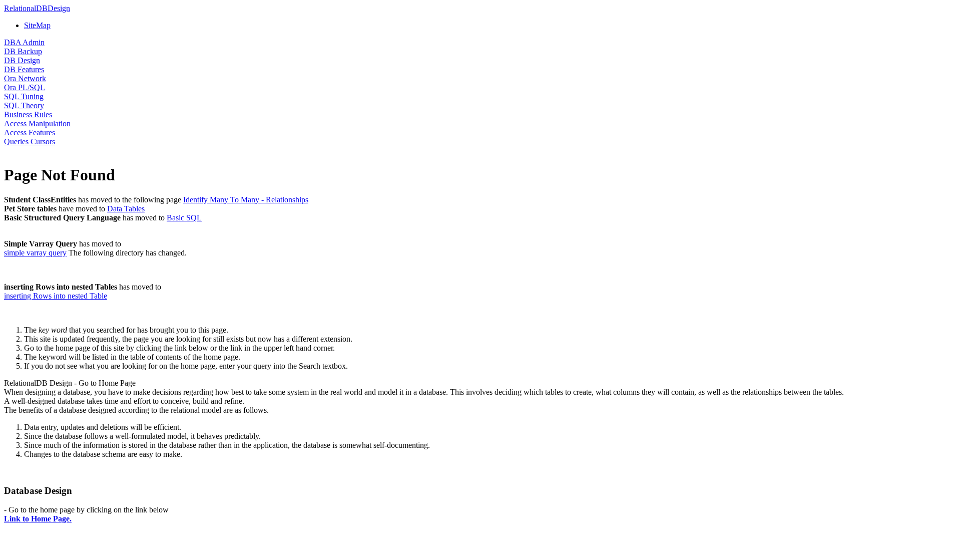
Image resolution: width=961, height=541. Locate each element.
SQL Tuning (24, 96)
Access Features (29, 132)
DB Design (22, 60)
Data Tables (126, 208)
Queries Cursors (29, 141)
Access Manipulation (37, 123)
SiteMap (37, 25)
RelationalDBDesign (37, 8)
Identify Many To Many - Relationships (245, 199)
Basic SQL (184, 217)
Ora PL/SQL (24, 87)
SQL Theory (24, 105)
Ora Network (25, 78)
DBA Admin (24, 42)
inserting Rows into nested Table (55, 296)
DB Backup (23, 51)
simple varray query (35, 252)
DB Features (24, 69)
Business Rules (28, 114)
